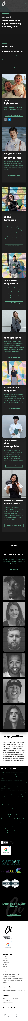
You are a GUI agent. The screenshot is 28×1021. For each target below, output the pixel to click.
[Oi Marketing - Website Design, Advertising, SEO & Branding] (4, 4)
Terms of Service (14, 1018)
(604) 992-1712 (6, 1000)
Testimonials (6, 962)
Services (5, 956)
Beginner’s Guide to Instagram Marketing (13, 978)
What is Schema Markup (9, 976)
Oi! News (5, 964)
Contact (5, 966)
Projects (5, 958)
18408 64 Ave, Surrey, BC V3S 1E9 (10, 998)
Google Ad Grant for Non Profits (11, 974)
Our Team (5, 960)
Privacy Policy (21, 1016)
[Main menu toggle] (25, 3)
